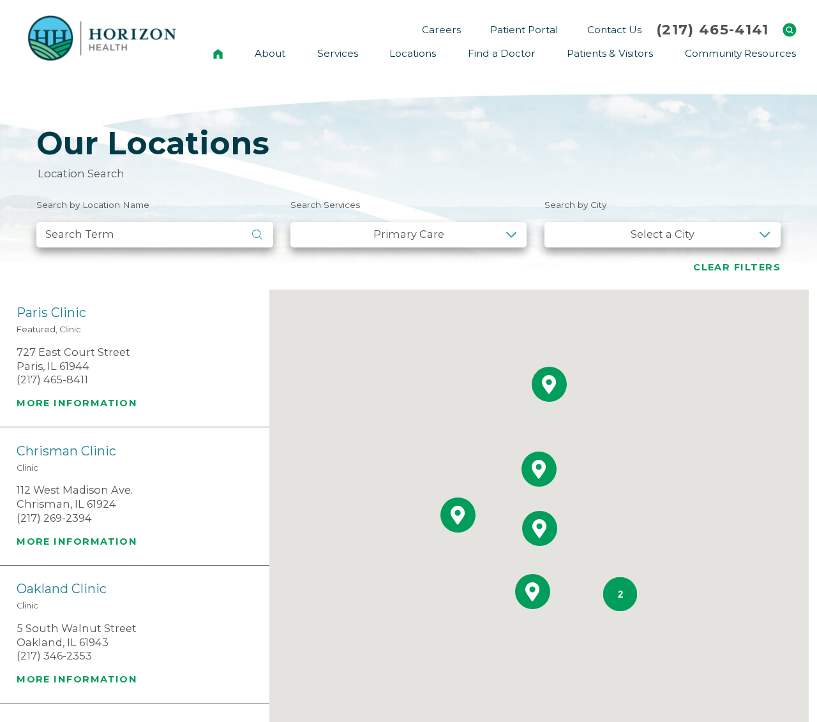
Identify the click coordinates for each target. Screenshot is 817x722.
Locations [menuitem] (412, 53)
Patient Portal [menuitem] (524, 30)
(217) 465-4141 (712, 30)
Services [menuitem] (337, 53)
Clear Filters (737, 267)
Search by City (575, 205)
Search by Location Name (92, 205)
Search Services (325, 205)
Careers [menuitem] (441, 30)
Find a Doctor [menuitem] (502, 53)
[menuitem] (218, 53)
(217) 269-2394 (54, 518)
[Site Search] (790, 30)
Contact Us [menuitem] (614, 30)
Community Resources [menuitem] (740, 53)
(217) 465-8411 (52, 379)
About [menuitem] (270, 53)
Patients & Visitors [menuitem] (610, 53)
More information (77, 403)
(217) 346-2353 (54, 655)
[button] (539, 528)
